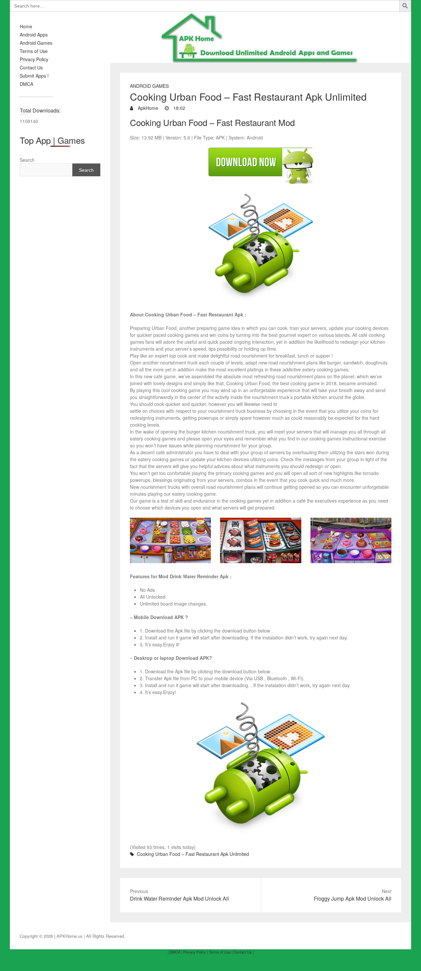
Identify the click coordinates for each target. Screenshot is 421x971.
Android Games (36, 42)
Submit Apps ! (34, 75)
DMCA (26, 84)
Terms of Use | (221, 952)
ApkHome (147, 108)
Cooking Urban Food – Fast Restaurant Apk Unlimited (193, 854)
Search (27, 160)
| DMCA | (175, 952)
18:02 (178, 108)
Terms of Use (34, 51)
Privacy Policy (34, 59)
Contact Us (31, 67)
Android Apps (34, 34)
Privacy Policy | (195, 952)
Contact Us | (244, 952)
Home (26, 26)
